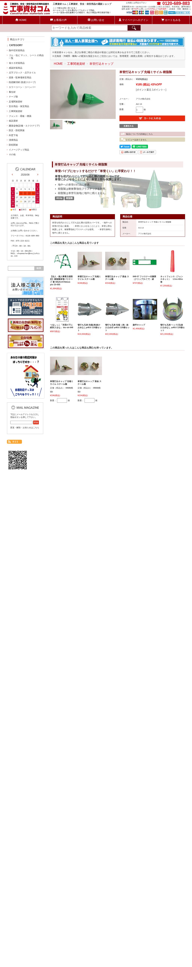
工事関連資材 (76, 63)
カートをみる (172, 19)
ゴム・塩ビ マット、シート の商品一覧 (26, 57)
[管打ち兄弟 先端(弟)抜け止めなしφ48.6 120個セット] (90, 314)
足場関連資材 (15, 101)
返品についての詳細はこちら (139, 134)
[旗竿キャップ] (145, 318)
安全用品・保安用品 (19, 106)
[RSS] (14, 441)
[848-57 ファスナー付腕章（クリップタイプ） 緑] (145, 263)
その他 (12, 154)
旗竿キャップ (139, 325)
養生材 (12, 92)
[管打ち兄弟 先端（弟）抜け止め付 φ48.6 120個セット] (117, 314)
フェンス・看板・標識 (20, 116)
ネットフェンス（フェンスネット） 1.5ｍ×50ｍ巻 (171, 279)
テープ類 (13, 96)
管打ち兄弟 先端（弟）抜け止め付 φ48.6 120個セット (117, 327)
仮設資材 (13, 120)
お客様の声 (60, 19)
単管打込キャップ (101, 63)
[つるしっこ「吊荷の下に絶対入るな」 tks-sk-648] (62, 320)
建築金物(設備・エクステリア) (24, 125)
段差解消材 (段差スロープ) (22, 82)
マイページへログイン (134, 19)
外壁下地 (13, 135)
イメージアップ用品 (19, 149)
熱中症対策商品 (17, 50)
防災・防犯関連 (17, 130)
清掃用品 (13, 140)
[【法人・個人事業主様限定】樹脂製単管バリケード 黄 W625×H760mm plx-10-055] (62, 268)
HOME (22, 19)
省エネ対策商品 (17, 63)
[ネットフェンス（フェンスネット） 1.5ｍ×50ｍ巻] (172, 271)
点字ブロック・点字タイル (22, 72)
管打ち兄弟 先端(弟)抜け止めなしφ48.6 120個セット (89, 327)
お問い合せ (97, 19)
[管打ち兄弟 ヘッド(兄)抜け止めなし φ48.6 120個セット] (172, 320)
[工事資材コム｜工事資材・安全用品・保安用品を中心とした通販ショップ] (26, 14)
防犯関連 (13, 145)
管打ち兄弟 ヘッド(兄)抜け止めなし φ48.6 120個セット (172, 327)
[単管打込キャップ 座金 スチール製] (117, 268)
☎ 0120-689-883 (173, 3)
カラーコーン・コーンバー (22, 87)
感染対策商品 (15, 68)
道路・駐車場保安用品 (20, 77)
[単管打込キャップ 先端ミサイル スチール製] (90, 268)
